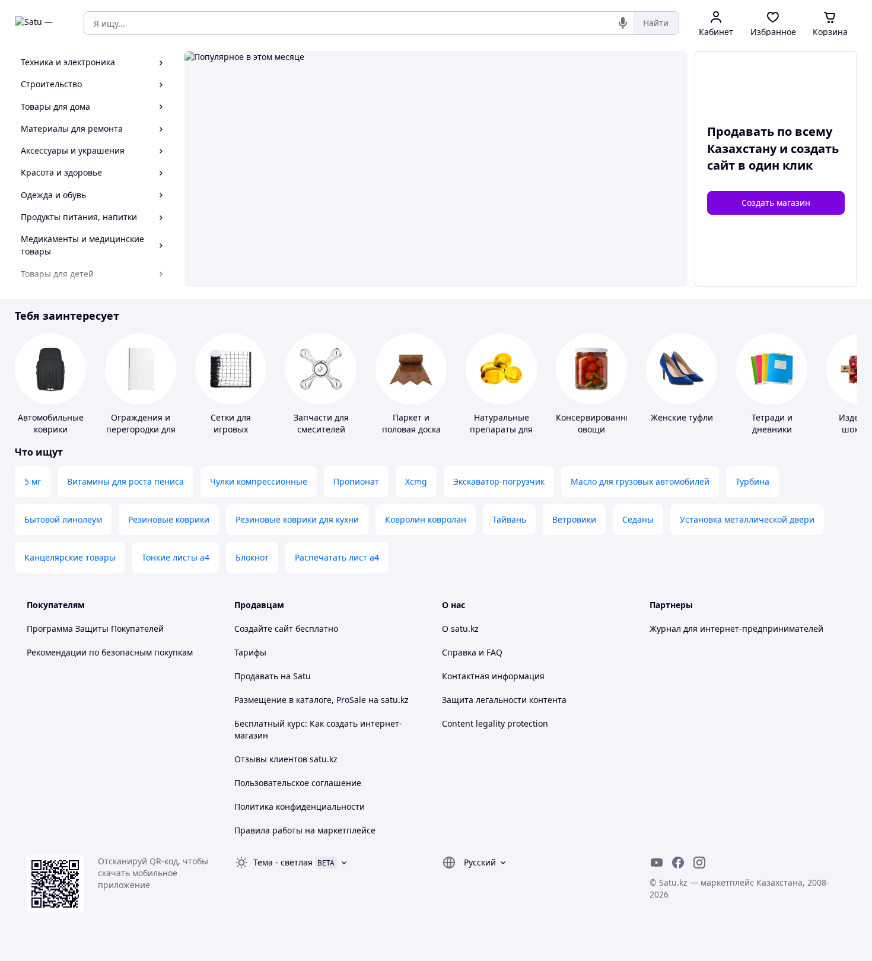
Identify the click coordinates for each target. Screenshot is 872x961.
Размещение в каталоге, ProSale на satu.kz (321, 699)
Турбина (752, 481)
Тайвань (509, 519)
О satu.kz (460, 628)
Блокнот (252, 557)
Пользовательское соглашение (297, 782)
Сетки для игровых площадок (231, 429)
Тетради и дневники (772, 423)
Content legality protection (495, 723)
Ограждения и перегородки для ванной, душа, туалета (141, 435)
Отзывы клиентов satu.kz (286, 759)
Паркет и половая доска (411, 423)
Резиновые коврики (168, 519)
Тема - (283, 862)
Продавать (256, 676)
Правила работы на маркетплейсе (304, 830)
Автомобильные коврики (51, 423)
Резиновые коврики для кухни (297, 519)
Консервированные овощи (596, 423)
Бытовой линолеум (63, 519)
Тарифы (250, 652)
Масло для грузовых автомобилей (640, 481)
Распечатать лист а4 (337, 557)
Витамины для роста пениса (125, 481)
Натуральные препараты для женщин (501, 429)
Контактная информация (493, 676)
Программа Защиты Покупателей (95, 628)
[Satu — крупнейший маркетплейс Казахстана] (41, 23)
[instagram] (699, 862)
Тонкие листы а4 (175, 557)
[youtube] (657, 862)
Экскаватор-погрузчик (499, 481)
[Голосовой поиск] (623, 23)
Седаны (638, 519)
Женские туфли (682, 417)
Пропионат (356, 481)
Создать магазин (775, 202)
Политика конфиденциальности (299, 806)
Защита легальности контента (504, 699)
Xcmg (416, 481)
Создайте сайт (263, 628)
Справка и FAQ (472, 652)
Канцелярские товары (70, 557)
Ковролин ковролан (425, 519)
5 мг (32, 481)
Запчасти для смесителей (321, 423)
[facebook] (678, 862)
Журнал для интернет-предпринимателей (736, 628)
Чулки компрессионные (258, 481)
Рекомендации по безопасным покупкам (110, 652)
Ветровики (574, 519)
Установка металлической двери (747, 519)
